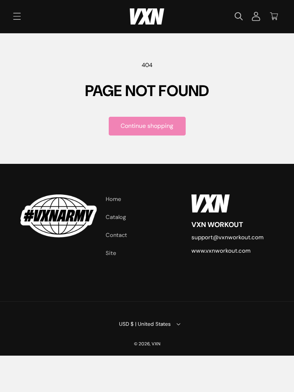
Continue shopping (147, 126)
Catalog (116, 217)
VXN (156, 344)
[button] (17, 16)
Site (111, 253)
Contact (116, 235)
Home (113, 199)
